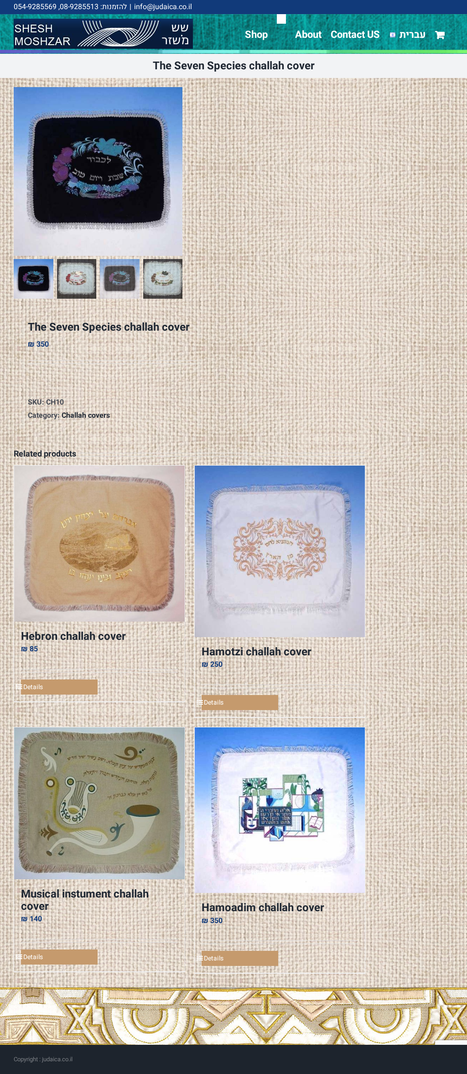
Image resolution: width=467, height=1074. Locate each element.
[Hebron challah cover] (99, 543)
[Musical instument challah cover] (99, 803)
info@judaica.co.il (163, 6)
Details (33, 687)
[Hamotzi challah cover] (280, 551)
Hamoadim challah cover (263, 908)
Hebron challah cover (73, 636)
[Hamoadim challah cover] (280, 810)
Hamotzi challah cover (256, 652)
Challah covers (86, 415)
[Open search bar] (281, 19)
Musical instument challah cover (85, 900)
